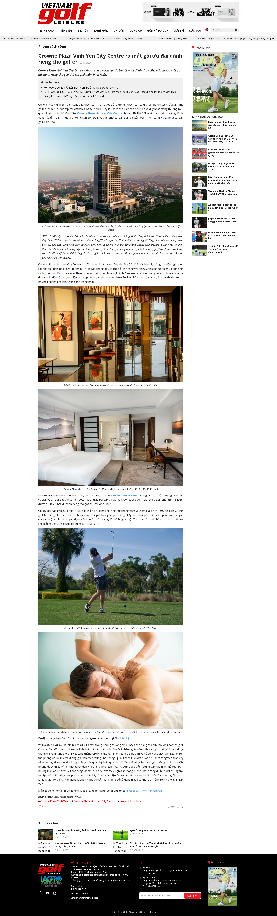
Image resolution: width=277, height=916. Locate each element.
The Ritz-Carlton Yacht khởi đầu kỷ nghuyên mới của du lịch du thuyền (155, 845)
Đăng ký (192, 895)
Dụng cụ (136, 30)
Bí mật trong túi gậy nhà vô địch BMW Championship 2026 (222, 166)
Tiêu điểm (65, 30)
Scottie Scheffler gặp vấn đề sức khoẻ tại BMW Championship (223, 249)
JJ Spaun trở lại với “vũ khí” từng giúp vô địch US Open (222, 220)
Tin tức (83, 30)
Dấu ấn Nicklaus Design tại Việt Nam (131, 38)
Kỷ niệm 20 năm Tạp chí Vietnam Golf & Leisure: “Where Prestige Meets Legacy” (65, 38)
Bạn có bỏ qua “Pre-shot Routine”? (149, 830)
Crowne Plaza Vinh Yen (54, 801)
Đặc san (195, 30)
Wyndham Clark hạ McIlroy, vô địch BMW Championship (222, 192)
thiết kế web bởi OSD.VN (138, 914)
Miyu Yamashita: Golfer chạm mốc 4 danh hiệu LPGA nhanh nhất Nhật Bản (222, 180)
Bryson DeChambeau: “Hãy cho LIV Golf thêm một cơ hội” (222, 235)
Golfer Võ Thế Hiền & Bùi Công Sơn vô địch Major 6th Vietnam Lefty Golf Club (222, 138)
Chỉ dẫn (119, 30)
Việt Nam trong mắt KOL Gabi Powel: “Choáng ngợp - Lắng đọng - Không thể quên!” (197, 38)
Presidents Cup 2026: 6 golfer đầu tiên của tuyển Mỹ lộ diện (223, 152)
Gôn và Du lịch (157, 30)
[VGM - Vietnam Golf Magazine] (65, 13)
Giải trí (179, 30)
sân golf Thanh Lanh (132, 801)
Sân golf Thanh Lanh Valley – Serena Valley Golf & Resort (74, 96)
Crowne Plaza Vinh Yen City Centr (94, 801)
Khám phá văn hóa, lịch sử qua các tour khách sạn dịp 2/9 (222, 124)
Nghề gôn (101, 30)
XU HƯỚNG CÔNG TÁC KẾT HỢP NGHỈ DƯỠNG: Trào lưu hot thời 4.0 (81, 87)
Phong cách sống (52, 46)
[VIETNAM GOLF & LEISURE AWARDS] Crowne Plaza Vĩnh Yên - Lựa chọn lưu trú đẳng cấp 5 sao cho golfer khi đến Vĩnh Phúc (110, 91)
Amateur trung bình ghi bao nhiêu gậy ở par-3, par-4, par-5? (223, 207)
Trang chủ (46, 30)
